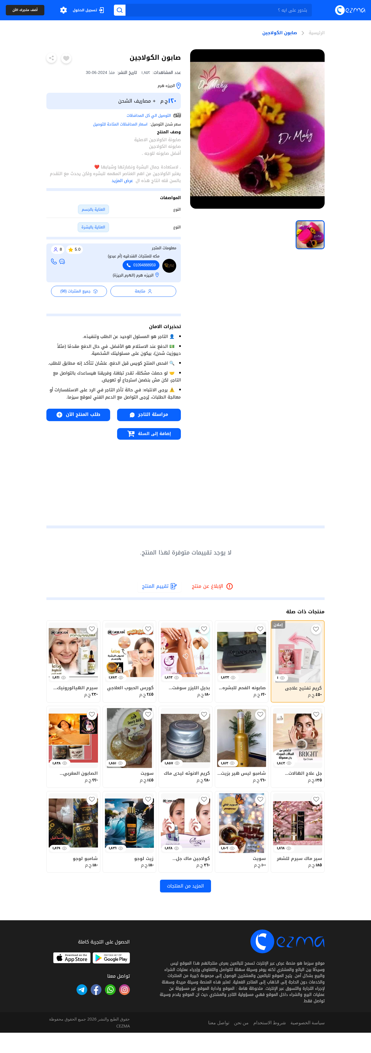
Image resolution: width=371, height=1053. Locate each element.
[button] (63, 10)
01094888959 (144, 265)
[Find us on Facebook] (96, 989)
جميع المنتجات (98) (75, 291)
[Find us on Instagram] (124, 989)
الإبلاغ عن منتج (213, 586)
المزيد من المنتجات (185, 885)
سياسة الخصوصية (307, 1022)
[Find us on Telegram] (82, 989)
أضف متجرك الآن (25, 10)
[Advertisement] (113, 480)
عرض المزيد (122, 180)
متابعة (140, 291)
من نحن (241, 1022)
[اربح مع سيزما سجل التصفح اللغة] (63, 10)
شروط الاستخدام (269, 1022)
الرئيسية (317, 33)
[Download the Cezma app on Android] (111, 957)
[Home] (350, 10)
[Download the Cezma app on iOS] (71, 957)
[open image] (257, 129)
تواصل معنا (218, 1022)
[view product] (310, 234)
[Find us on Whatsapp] (110, 989)
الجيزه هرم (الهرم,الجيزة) (133, 275)
